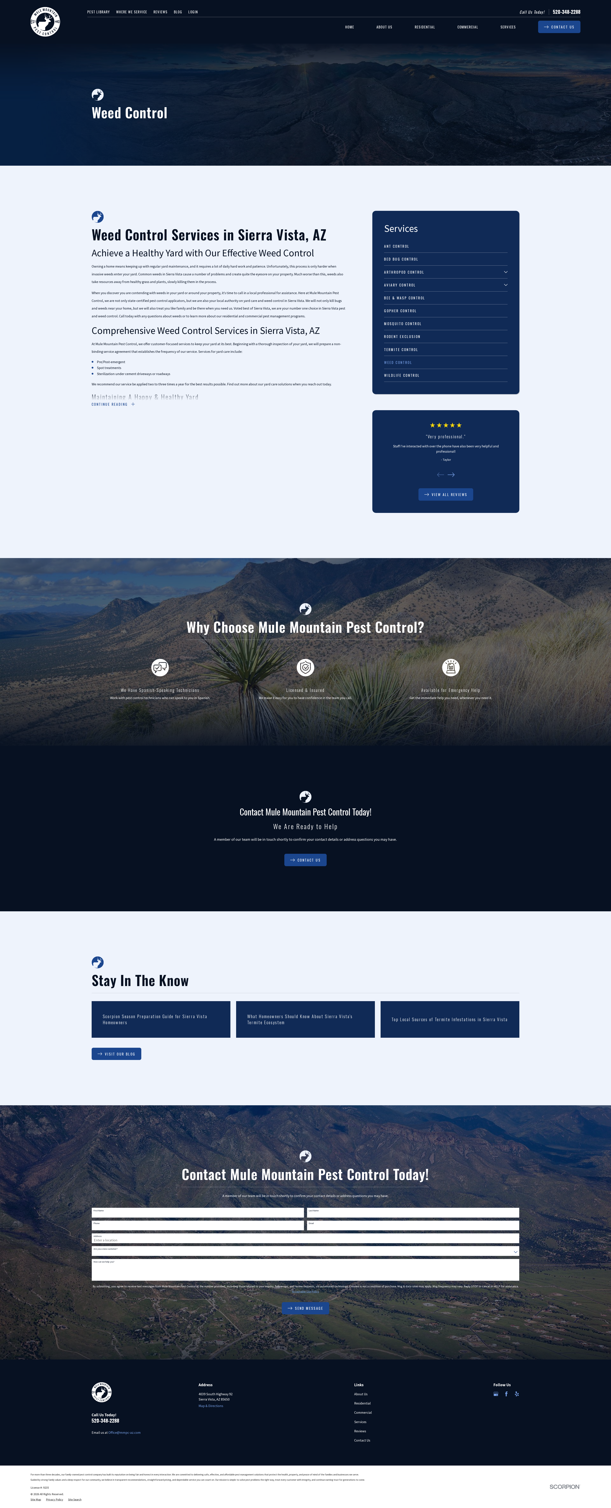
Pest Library (98, 11)
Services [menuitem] (508, 26)
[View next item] (451, 474)
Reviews (161, 11)
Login (193, 11)
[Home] (45, 21)
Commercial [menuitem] (467, 26)
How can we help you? (104, 1261)
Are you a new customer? (106, 1249)
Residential (362, 1403)
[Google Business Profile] (495, 1393)
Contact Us (362, 1440)
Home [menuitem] (349, 26)
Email (311, 1223)
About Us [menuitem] (384, 26)
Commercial (363, 1412)
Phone (97, 1223)
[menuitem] (446, 246)
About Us (361, 1394)
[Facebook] (506, 1393)
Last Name (314, 1210)
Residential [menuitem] (425, 26)
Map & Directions (211, 1406)
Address (98, 1236)
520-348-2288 (566, 12)
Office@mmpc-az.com (124, 1432)
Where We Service (131, 11)
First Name (99, 1210)
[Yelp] (516, 1393)
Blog (178, 11)
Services (360, 1422)
